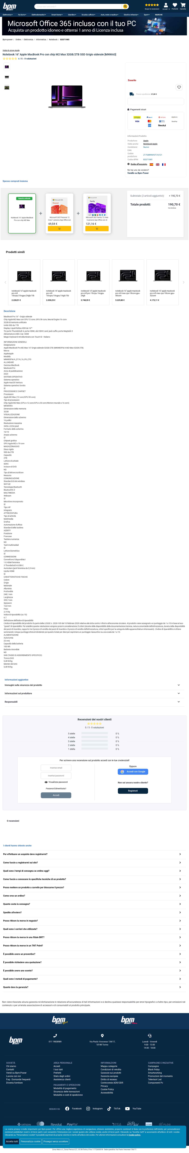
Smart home (56, 15)
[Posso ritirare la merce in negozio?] (180, 921)
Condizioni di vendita (111, 1069)
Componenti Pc (155, 1082)
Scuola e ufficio (88, 15)
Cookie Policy (107, 1089)
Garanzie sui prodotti (111, 1073)
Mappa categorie (109, 1066)
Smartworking (155, 1073)
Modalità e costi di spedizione (68, 1095)
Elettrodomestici (38, 15)
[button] (5, 282)
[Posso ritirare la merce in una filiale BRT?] (180, 937)
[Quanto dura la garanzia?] (180, 987)
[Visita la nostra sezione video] (129, 1020)
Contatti (10, 1069)
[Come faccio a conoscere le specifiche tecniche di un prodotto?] (180, 879)
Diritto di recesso (109, 1079)
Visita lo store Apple (11, 50)
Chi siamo (11, 1066)
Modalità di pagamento (65, 1088)
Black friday (154, 1069)
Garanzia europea (109, 1076)
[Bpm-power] (10, 6)
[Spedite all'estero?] (180, 912)
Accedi (57, 1066)
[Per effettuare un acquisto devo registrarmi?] (180, 854)
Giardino (71, 15)
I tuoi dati (58, 1069)
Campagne (153, 1066)
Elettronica (7, 15)
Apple (145, 141)
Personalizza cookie (30, 1141)
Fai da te (21, 15)
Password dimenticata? (56, 788)
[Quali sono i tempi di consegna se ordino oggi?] (180, 871)
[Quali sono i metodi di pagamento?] (180, 979)
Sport (146, 15)
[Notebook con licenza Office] (94, 26)
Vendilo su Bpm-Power (138, 173)
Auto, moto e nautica (109, 15)
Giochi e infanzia (130, 15)
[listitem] (24, 282)
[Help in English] (158, 164)
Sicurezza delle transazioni (67, 1091)
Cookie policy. (135, 1135)
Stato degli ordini (62, 1076)
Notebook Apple (150, 144)
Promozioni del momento (160, 1076)
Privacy (104, 1086)
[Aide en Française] (164, 164)
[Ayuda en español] (151, 164)
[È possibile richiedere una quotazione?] (180, 962)
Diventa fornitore (14, 1082)
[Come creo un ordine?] (180, 896)
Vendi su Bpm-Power (16, 1073)
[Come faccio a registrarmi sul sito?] (180, 863)
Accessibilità (107, 1092)
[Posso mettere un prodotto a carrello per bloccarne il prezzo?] (180, 887)
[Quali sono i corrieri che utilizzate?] (180, 929)
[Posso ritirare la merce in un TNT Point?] (180, 946)
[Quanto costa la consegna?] (180, 904)
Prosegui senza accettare (55, 1141)
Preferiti (57, 1073)
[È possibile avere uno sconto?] (180, 971)
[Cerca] (125, 6)
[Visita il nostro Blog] (60, 1020)
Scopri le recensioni (152, 9)
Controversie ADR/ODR (112, 1082)
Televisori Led (154, 1079)
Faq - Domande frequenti (18, 1079)
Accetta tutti (12, 1141)
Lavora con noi (13, 1076)
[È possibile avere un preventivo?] (180, 954)
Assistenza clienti (62, 1079)
